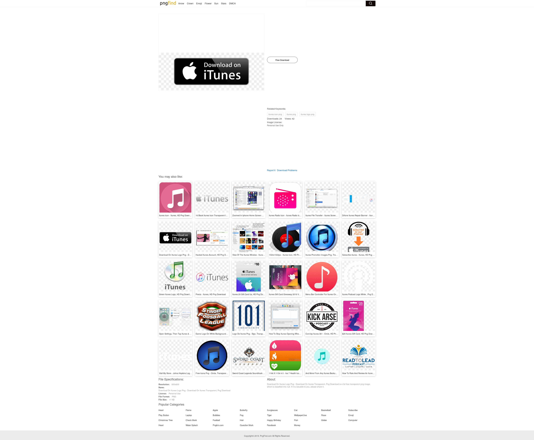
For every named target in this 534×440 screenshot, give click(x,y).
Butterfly (244, 410)
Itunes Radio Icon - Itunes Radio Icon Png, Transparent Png (295, 215)
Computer (352, 420)
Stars (223, 3)
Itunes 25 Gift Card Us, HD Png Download (250, 294)
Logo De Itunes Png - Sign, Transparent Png (251, 333)
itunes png (291, 114)
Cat (295, 410)
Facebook (271, 425)
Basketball (326, 410)
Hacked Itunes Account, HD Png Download (214, 254)
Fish (296, 420)
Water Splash (192, 425)
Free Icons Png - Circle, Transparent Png (214, 373)
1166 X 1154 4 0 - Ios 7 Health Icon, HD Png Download (293, 373)
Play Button (164, 415)
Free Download (282, 59)
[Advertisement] (211, 33)
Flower (208, 3)
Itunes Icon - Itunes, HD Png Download (176, 215)
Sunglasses (272, 410)
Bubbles (216, 415)
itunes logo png (307, 114)
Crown (190, 3)
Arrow (181, 3)
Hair (242, 420)
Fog (241, 415)
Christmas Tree (166, 420)
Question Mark (246, 425)
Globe (324, 420)
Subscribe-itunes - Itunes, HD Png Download (361, 254)
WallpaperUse (300, 415)
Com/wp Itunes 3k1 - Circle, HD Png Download (326, 333)
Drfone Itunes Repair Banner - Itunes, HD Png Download (367, 215)
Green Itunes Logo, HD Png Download (176, 294)
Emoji (199, 3)
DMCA (232, 3)
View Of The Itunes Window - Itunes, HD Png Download (256, 254)
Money (297, 425)
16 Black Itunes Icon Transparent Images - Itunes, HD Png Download (226, 215)
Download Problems (287, 170)
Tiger (269, 415)
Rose (323, 415)
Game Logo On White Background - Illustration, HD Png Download (225, 333)
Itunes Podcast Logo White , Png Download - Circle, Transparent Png (372, 294)
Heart (161, 410)
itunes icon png (275, 114)
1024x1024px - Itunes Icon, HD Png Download (289, 254)
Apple (215, 410)
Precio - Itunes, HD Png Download (211, 294)
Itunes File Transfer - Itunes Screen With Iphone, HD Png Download (335, 215)
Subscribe (353, 410)
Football (216, 420)
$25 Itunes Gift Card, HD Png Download (359, 333)
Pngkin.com (218, 425)
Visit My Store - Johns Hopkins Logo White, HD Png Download (186, 373)
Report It (271, 170)
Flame (188, 410)
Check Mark (191, 420)
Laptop (189, 415)
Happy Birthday (274, 420)
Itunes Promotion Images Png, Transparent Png (327, 254)
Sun (216, 3)
